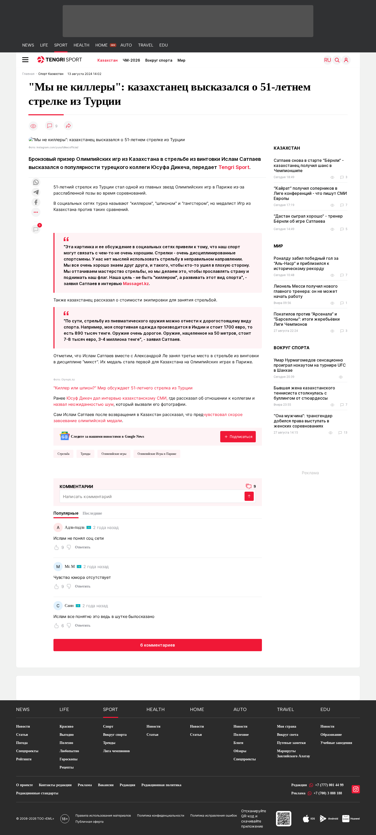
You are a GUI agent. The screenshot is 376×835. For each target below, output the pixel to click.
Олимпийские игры (114, 454)
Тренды (85, 454)
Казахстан (107, 60)
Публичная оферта (89, 821)
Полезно (66, 743)
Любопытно (69, 751)
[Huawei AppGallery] (351, 818)
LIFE (44, 45)
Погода (22, 743)
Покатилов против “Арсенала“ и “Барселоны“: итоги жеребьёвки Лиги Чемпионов (307, 319)
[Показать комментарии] (49, 126)
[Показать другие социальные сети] (35, 213)
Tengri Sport (233, 167)
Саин (69, 605)
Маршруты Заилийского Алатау (293, 753)
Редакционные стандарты (37, 793)
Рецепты (67, 767)
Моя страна (286, 726)
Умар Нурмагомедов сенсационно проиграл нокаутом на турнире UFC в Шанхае (310, 365)
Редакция (127, 785)
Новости (23, 726)
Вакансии (106, 785)
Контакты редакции (55, 785)
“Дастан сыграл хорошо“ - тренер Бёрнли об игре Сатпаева (308, 218)
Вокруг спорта (158, 60)
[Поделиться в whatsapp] (35, 183)
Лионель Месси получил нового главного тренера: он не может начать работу (306, 291)
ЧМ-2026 (131, 60)
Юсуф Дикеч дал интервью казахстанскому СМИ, (117, 398)
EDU (163, 45)
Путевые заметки (291, 743)
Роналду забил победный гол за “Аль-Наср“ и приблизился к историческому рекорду (306, 263)
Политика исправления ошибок (213, 815)
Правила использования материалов (103, 815)
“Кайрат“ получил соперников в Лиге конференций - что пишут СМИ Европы (310, 193)
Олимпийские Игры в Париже (157, 454)
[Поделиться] (68, 126)
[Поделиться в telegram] (35, 193)
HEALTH (81, 45)
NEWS (28, 45)
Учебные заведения (336, 743)
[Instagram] (356, 789)
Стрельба (63, 454)
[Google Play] (328, 818)
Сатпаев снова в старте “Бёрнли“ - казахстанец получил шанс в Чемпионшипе (309, 165)
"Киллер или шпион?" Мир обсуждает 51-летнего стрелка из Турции (123, 387)
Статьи (22, 735)
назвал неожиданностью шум (83, 404)
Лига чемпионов (116, 751)
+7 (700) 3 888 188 (328, 793)
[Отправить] (249, 496)
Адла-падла (74, 527)
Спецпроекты (27, 751)
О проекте (24, 785)
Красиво (66, 726)
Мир (181, 60)
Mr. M (70, 566)
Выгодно (67, 735)
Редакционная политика (161, 785)
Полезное (241, 735)
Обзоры (240, 751)
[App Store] (309, 818)
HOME (101, 45)
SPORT (61, 45)
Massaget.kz (136, 283)
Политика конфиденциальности (160, 815)
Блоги (238, 743)
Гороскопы (69, 759)
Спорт (108, 726)
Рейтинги (23, 759)
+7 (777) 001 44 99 (329, 785)
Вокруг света (287, 735)
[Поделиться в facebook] (35, 203)
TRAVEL (145, 45)
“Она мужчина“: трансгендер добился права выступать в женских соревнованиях (303, 420)
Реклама (85, 785)
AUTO (126, 45)
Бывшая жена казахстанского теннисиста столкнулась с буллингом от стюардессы (304, 393)
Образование (331, 735)
